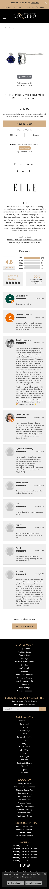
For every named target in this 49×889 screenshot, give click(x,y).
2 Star (21, 266)
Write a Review (24, 626)
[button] (7, 7)
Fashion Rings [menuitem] (24, 655)
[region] (24, 58)
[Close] (45, 2)
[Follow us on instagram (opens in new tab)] (28, 865)
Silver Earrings (9, 28)
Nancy (18, 524)
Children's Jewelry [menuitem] (24, 678)
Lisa (17, 503)
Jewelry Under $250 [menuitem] (24, 681)
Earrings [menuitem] (24, 658)
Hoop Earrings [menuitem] (24, 687)
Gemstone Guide (24, 799)
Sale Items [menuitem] (24, 684)
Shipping (13, 135)
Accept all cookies (33, 883)
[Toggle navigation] (4, 18)
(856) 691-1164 (24, 85)
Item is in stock (25, 148)
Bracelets (10, 239)
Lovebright (24, 756)
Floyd (18, 548)
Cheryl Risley (21, 295)
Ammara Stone (24, 720)
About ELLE (24, 171)
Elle (24, 740)
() (42, 258)
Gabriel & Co (24, 746)
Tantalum (24, 772)
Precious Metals (24, 803)
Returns (36, 135)
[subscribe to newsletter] (42, 709)
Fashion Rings (14, 242)
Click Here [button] (35, 2)
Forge (24, 743)
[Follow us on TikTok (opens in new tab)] (24, 865)
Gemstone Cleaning (25, 812)
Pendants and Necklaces (32, 239)
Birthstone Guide (24, 796)
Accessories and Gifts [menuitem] (24, 674)
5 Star (21, 258)
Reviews (24, 251)
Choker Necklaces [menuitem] (24, 691)
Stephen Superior (23, 314)
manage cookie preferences (23, 877)
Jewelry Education (24, 783)
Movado (24, 759)
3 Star (21, 263)
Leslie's (24, 753)
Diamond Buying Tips (24, 790)
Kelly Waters (24, 750)
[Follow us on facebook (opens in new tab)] (20, 865)
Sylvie (24, 769)
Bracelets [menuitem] (24, 665)
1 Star (21, 268)
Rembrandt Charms (24, 763)
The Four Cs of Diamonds (24, 786)
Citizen (24, 733)
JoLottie (19, 571)
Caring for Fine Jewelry (24, 806)
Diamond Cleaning (24, 809)
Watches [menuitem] (24, 671)
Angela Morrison (23, 340)
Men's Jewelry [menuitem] (24, 668)
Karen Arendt (22, 482)
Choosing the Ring (24, 793)
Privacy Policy (35, 874)
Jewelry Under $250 (32, 242)
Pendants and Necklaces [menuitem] (24, 661)
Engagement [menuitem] (24, 648)
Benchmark (24, 724)
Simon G (24, 766)
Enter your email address (24, 704)
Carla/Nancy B (24, 730)
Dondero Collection (25, 737)
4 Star (21, 260)
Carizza (25, 727)
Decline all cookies (15, 883)
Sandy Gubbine (22, 414)
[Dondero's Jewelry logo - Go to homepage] (24, 16)
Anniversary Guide (24, 816)
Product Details (24, 164)
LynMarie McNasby (24, 448)
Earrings (18, 239)
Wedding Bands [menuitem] (24, 652)
